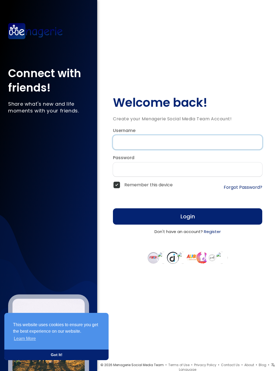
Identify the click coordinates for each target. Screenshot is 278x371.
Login (188, 216)
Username (124, 131)
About (249, 365)
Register (212, 231)
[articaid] (163, 257)
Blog (262, 365)
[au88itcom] (192, 257)
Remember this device (148, 185)
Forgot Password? (243, 187)
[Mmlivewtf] (202, 257)
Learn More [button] (25, 338)
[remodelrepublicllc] (222, 257)
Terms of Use (178, 365)
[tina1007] (183, 257)
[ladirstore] (212, 257)
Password (123, 158)
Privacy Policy (205, 365)
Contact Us (230, 365)
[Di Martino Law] (173, 257)
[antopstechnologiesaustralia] (153, 257)
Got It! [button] (56, 355)
